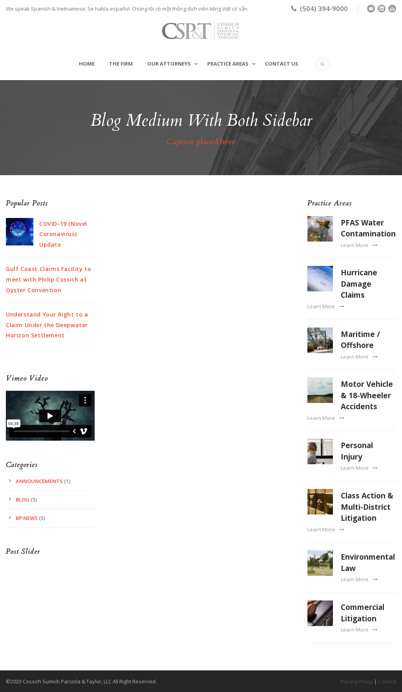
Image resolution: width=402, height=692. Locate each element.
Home (87, 63)
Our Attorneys (169, 63)
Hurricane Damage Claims (359, 283)
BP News (27, 518)
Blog (22, 499)
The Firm (121, 63)
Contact (387, 681)
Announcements (39, 481)
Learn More (354, 245)
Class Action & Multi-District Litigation (367, 507)
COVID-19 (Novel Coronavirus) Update (63, 234)
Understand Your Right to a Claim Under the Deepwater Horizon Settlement (47, 325)
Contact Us (281, 63)
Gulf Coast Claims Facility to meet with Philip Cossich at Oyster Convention (48, 279)
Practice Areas (228, 63)
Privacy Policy (357, 681)
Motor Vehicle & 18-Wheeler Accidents (367, 395)
